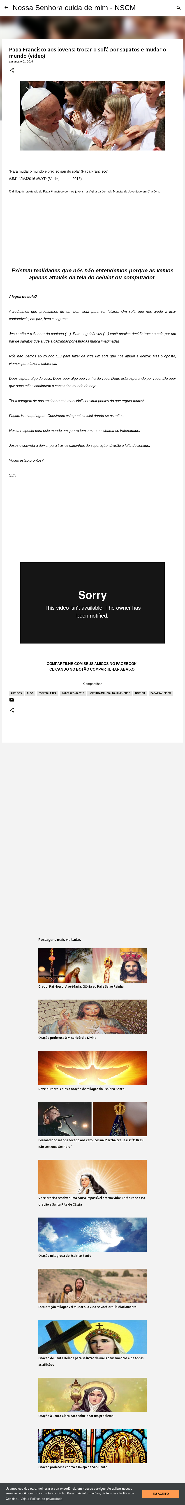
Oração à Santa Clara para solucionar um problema (75, 1416)
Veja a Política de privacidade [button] (41, 1498)
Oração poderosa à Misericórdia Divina (67, 1038)
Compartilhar (92, 683)
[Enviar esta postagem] (11, 701)
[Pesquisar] (178, 7)
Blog (30, 693)
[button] (11, 71)
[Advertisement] (92, 226)
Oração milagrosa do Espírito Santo (64, 1255)
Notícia (140, 693)
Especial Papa (47, 693)
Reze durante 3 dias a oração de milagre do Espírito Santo (81, 1089)
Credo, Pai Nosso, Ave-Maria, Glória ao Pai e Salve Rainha (81, 986)
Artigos (16, 693)
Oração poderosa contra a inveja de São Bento (72, 1467)
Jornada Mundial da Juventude (109, 693)
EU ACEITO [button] (161, 1494)
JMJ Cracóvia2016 (73, 693)
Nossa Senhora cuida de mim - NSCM (74, 8)
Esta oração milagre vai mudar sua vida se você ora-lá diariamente (87, 1307)
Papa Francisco (160, 693)
